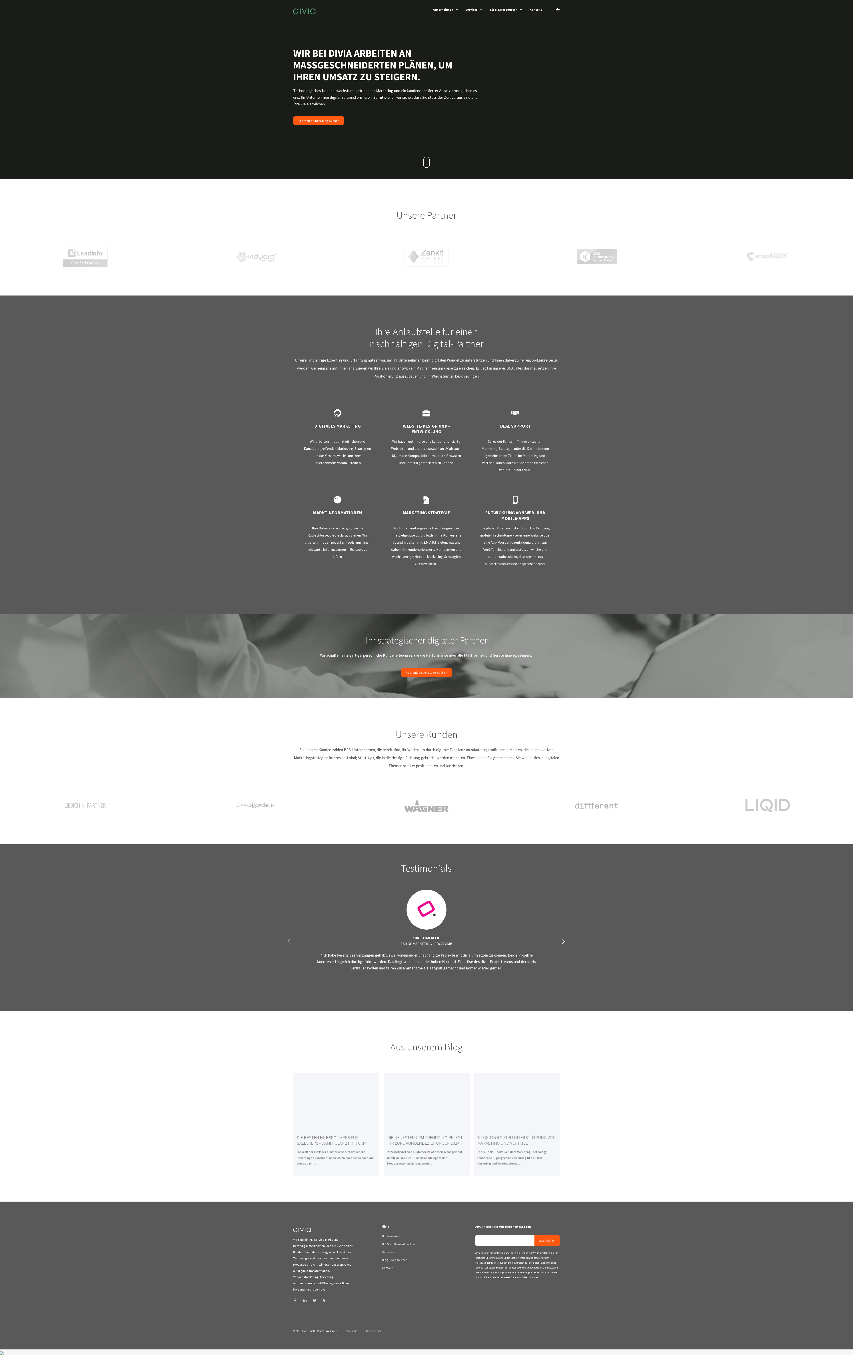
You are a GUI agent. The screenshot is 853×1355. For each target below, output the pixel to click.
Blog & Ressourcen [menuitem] (503, 10)
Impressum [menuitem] (351, 1331)
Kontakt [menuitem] (536, 10)
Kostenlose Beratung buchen (318, 121)
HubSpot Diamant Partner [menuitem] (398, 1244)
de (558, 9)
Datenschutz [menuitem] (373, 1331)
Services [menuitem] (471, 10)
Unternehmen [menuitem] (443, 10)
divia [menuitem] (385, 1226)
